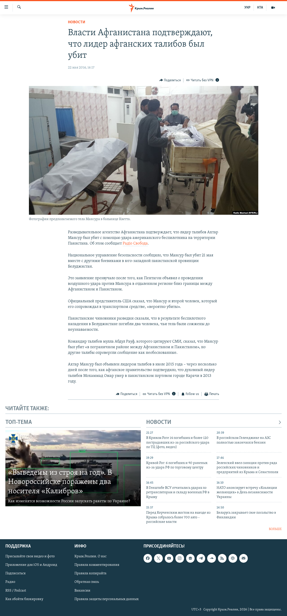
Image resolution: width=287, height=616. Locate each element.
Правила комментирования (96, 565)
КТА (260, 7)
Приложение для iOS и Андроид (31, 565)
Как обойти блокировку (24, 599)
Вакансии (82, 590)
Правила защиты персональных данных (106, 599)
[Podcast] (232, 558)
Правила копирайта (90, 573)
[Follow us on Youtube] (169, 558)
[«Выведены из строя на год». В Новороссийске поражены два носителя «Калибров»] (73, 468)
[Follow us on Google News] (190, 558)
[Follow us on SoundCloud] (211, 558)
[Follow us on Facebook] (148, 558)
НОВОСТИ (158, 422)
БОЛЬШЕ (275, 529)
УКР (247, 7)
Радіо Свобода (135, 244)
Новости (76, 22)
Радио (10, 582)
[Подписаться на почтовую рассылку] (243, 558)
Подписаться (15, 573)
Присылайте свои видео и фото (30, 556)
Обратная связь (86, 582)
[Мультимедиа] (273, 7)
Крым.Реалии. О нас (90, 556)
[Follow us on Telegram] (201, 558)
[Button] (170, 80)
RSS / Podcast (15, 590)
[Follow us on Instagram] (179, 558)
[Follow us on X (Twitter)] (158, 558)
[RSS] (222, 558)
